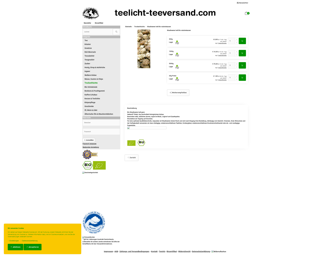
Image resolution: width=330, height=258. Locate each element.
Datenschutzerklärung (30, 241)
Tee (86, 40)
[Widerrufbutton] (219, 251)
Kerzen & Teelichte (92, 99)
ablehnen (16, 247)
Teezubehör (89, 56)
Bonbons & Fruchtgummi (95, 91)
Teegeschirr (89, 60)
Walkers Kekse (91, 75)
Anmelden (90, 140)
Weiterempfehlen (179, 93)
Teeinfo (162, 251)
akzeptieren (33, 247)
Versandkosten (222, 43)
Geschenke (89, 106)
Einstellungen (14, 241)
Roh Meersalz (90, 52)
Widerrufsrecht (184, 251)
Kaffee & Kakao (91, 95)
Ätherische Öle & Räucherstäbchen (99, 114)
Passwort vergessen (89, 144)
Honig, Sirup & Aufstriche (95, 67)
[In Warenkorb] (242, 41)
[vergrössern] (143, 48)
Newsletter (243, 3)
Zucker (87, 64)
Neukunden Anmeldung (91, 147)
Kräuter (88, 44)
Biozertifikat (99, 23)
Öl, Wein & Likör (91, 110)
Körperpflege (90, 102)
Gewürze (88, 48)
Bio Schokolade (91, 87)
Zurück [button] (132, 158)
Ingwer (87, 71)
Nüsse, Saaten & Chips (94, 79)
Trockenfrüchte (91, 83)
